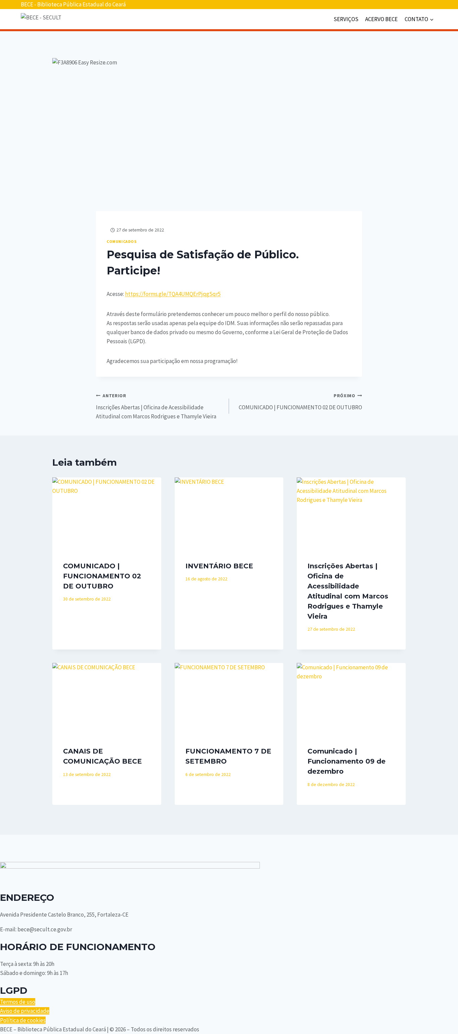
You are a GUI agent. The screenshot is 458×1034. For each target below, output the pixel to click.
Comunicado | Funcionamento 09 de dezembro (346, 761)
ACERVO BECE (381, 19)
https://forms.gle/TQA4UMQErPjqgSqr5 (173, 294)
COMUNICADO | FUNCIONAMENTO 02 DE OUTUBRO (300, 402)
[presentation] (106, 513)
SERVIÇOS (346, 19)
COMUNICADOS (122, 241)
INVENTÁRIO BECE (219, 566)
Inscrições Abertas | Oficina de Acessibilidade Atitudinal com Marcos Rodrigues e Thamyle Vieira (156, 406)
